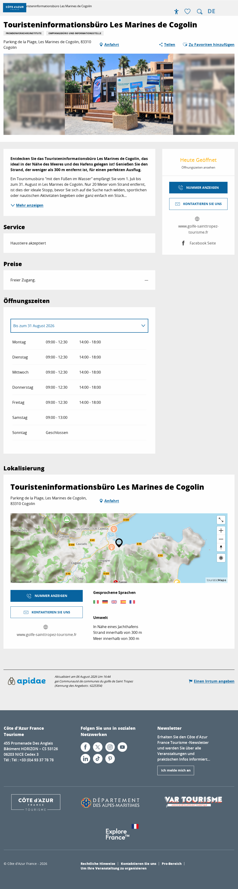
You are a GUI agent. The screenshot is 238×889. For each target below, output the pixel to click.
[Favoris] (188, 12)
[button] (199, 11)
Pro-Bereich (172, 863)
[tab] (75, 325)
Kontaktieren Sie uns (138, 863)
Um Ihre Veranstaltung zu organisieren (113, 868)
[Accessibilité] (176, 11)
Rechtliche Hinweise (98, 863)
